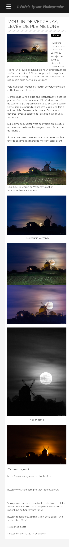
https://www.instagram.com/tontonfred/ (29, 476)
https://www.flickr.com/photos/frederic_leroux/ (33, 489)
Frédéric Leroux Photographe (40, 6)
